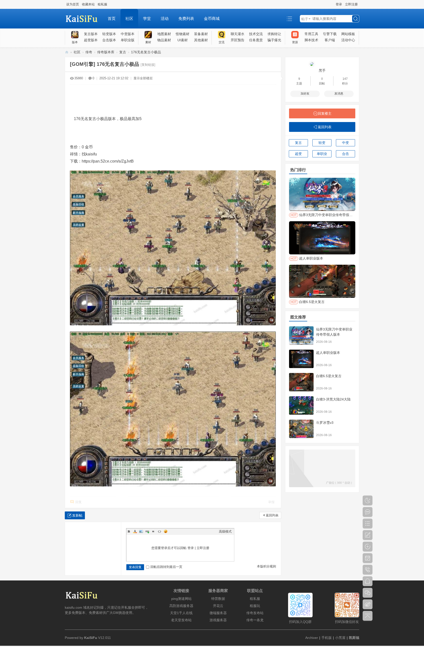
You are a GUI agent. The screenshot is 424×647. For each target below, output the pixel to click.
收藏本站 (88, 4)
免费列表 (186, 18)
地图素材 (164, 34)
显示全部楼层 (143, 78)
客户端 (330, 40)
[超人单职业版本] (301, 359)
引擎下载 (330, 34)
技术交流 (256, 34)
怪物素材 (182, 34)
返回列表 (272, 515)
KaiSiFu (90, 638)
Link (147, 531)
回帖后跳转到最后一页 (166, 567)
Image (141, 531)
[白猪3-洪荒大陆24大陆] (301, 405)
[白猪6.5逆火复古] (301, 382)
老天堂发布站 (181, 620)
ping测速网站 (181, 599)
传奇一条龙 (255, 620)
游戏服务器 (218, 620)
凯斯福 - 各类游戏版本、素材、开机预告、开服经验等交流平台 (67, 52)
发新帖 (77, 515)
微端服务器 (218, 613)
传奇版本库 (105, 52)
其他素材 (201, 40)
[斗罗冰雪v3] (301, 429)
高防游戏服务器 (181, 606)
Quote (153, 531)
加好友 (305, 93)
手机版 (326, 638)
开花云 (218, 606)
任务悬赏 (256, 40)
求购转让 (274, 34)
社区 (129, 18)
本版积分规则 (266, 566)
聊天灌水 (237, 34)
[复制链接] (148, 65)
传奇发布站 (255, 613)
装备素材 (201, 34)
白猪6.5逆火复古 (329, 376)
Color (134, 531)
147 (345, 79)
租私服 (102, 4)
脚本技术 (311, 40)
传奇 (88, 52)
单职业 (322, 154)
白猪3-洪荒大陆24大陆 (333, 399)
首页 (112, 18)
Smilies (165, 531)
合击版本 (109, 40)
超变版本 (91, 40)
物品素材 (164, 40)
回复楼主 (324, 113)
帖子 (304, 19)
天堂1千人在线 (181, 613)
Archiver (311, 638)
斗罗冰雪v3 (324, 423)
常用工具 (311, 34)
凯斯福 (354, 638)
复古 (122, 52)
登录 (339, 4)
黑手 (322, 70)
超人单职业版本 (328, 353)
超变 (298, 154)
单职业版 (127, 40)
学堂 (147, 18)
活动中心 (348, 40)
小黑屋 (340, 638)
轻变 (321, 143)
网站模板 (348, 34)
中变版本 (127, 34)
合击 (345, 154)
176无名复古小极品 (146, 52)
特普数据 (218, 599)
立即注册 (351, 4)
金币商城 (212, 18)
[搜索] (355, 18)
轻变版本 (109, 34)
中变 (345, 143)
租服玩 (255, 606)
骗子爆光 (274, 40)
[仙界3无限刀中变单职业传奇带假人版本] (301, 335)
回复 (78, 502)
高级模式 (225, 531)
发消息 (338, 93)
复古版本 (91, 34)
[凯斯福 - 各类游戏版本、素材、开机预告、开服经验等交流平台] (84, 18)
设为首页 (72, 4)
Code (159, 531)
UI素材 (182, 40)
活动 (165, 18)
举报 (271, 502)
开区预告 (237, 40)
